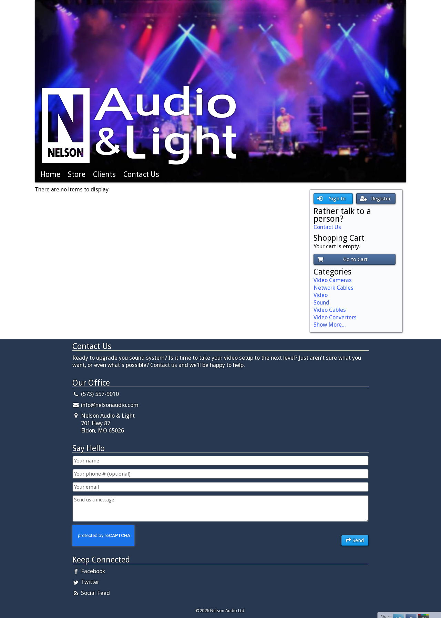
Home (50, 174)
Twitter (89, 582)
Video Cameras (333, 280)
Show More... (330, 324)
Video (321, 295)
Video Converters (335, 317)
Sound (321, 302)
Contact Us (141, 174)
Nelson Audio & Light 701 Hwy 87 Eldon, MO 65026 (107, 423)
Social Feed (95, 593)
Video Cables (330, 310)
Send (357, 540)
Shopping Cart (339, 238)
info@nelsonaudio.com (110, 405)
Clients (104, 174)
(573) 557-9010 (99, 394)
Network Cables (333, 288)
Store (76, 174)
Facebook (92, 571)
